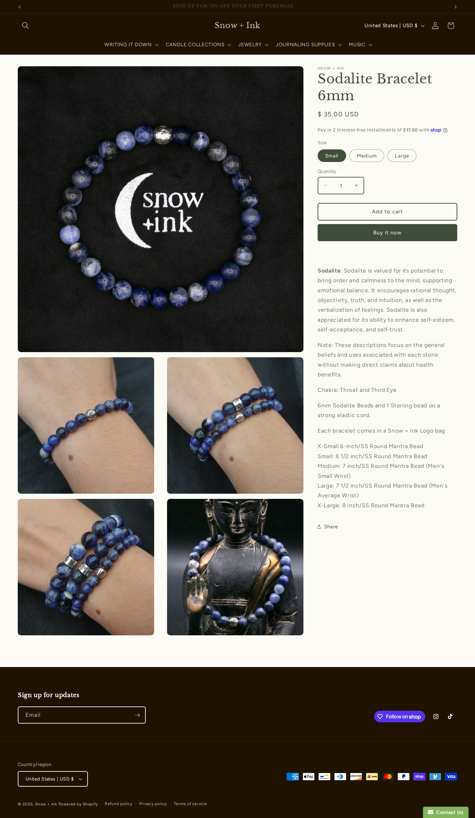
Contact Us (448, 812)
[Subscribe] (137, 715)
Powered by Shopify (78, 804)
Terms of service (190, 804)
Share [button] (331, 526)
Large (402, 155)
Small (332, 155)
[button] (25, 25)
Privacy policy (153, 804)
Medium (367, 155)
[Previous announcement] (20, 7)
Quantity (327, 171)
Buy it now (387, 232)
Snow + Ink (46, 804)
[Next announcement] (456, 7)
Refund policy (118, 804)
